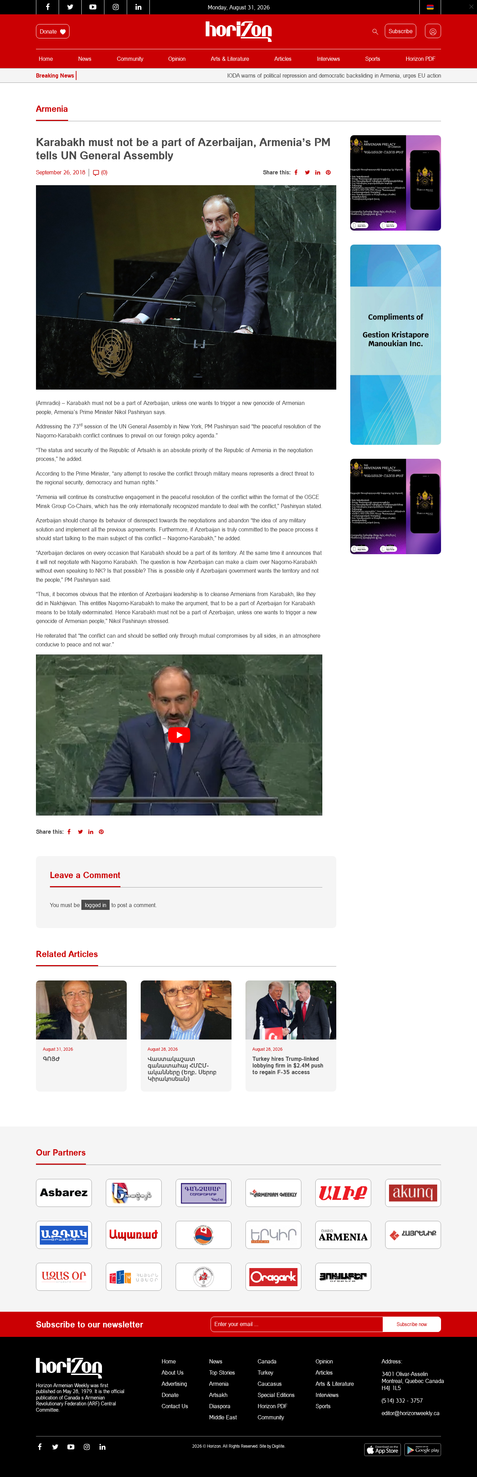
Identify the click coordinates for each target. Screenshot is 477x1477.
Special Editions (276, 1394)
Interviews (328, 58)
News (84, 58)
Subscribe (400, 31)
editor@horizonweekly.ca (411, 1413)
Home (46, 58)
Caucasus (270, 1383)
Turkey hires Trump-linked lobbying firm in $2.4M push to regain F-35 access (287, 1065)
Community (130, 58)
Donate (49, 31)
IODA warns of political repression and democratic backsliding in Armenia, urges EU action (293, 75)
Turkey (265, 1372)
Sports (372, 58)
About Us (173, 1372)
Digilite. (278, 1446)
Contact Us (175, 1406)
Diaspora (219, 1406)
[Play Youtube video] (179, 735)
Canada (267, 1361)
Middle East (223, 1417)
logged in (95, 905)
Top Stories (222, 1372)
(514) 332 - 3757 (402, 1400)
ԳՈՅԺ (51, 1058)
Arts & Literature (230, 58)
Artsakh (218, 1394)
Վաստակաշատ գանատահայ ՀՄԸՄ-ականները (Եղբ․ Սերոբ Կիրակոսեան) (182, 1068)
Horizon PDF (420, 58)
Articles (283, 58)
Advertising (174, 1383)
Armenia (219, 1383)
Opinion (176, 58)
